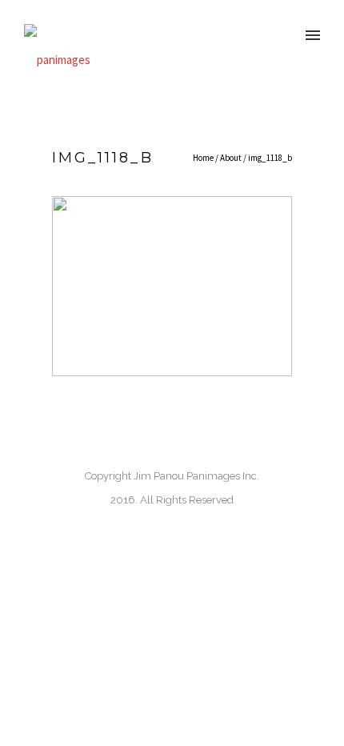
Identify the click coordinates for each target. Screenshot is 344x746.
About (231, 157)
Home (203, 157)
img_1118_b (270, 157)
